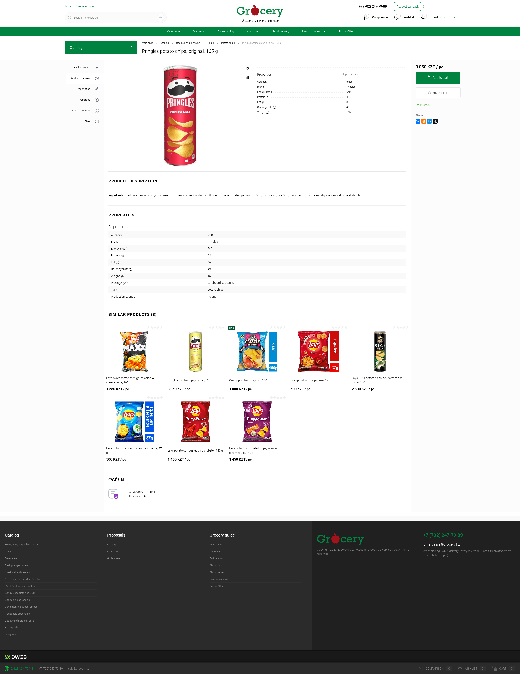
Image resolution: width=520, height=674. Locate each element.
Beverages (11, 558)
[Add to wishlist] (247, 68)
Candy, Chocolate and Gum (20, 592)
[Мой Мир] (429, 121)
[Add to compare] (247, 77)
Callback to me (21, 668)
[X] (435, 121)
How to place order (314, 31)
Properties (84, 99)
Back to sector (82, 67)
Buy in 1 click (440, 92)
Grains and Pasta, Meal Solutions (24, 579)
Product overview (80, 78)
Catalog (76, 47)
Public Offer (346, 31)
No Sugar (112, 544)
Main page (173, 31)
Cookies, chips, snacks (18, 599)
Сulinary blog (226, 31)
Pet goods (10, 634)
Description (83, 89)
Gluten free (113, 558)
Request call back (408, 6)
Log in (69, 6)
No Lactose (113, 551)
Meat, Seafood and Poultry (20, 586)
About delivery (280, 31)
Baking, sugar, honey (16, 565)
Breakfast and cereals (17, 572)
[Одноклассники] (423, 121)
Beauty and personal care (19, 620)
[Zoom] (180, 116)
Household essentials (17, 613)
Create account (85, 6)
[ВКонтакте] (418, 121)
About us (252, 31)
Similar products (80, 110)
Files (87, 121)
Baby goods (11, 627)
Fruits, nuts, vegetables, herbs (22, 544)
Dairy (8, 551)
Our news (199, 31)
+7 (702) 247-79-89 (51, 668)
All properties (349, 74)
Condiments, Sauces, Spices (21, 606)
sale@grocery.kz (447, 544)
